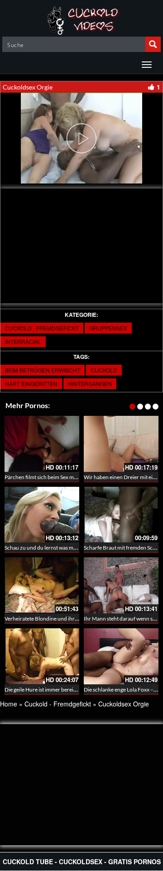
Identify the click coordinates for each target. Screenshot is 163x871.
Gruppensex (108, 328)
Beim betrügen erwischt (42, 370)
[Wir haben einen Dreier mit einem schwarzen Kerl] (121, 444)
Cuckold (104, 370)
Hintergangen (90, 383)
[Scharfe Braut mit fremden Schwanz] (121, 515)
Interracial (23, 341)
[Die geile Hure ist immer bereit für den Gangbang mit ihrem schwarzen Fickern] (42, 656)
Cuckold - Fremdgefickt (42, 328)
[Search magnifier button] (153, 44)
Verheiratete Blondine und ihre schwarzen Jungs (62, 618)
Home (8, 703)
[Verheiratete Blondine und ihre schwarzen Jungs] (42, 585)
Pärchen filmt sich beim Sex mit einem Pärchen (59, 477)
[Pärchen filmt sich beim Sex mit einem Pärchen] (42, 444)
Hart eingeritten (31, 383)
